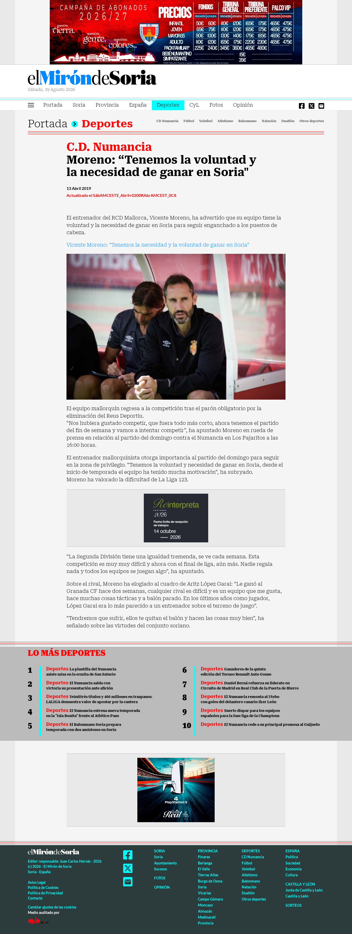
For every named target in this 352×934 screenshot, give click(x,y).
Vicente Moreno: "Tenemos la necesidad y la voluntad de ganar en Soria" (157, 245)
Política (292, 857)
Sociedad (293, 863)
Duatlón (287, 121)
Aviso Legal (37, 882)
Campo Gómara (210, 899)
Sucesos (160, 869)
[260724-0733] (176, 32)
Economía (293, 869)
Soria (79, 105)
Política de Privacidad (45, 893)
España (138, 105)
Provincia (107, 105)
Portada (52, 105)
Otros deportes (311, 121)
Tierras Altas (208, 875)
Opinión (243, 105)
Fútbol (188, 121)
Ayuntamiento (165, 863)
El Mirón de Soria (92, 78)
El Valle (204, 869)
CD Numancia (167, 121)
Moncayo (205, 905)
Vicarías (204, 893)
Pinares (204, 857)
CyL (194, 105)
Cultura (292, 875)
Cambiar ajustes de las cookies (52, 907)
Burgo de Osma (210, 881)
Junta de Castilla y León (304, 890)
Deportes (168, 105)
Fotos (216, 105)
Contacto (35, 898)
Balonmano (247, 121)
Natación (269, 121)
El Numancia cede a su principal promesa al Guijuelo (260, 724)
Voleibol (205, 121)
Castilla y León (300, 884)
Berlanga (205, 863)
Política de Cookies (43, 887)
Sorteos (294, 905)
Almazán (205, 911)
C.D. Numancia (109, 147)
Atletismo (225, 121)
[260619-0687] (176, 518)
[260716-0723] (176, 789)
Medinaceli (207, 917)
